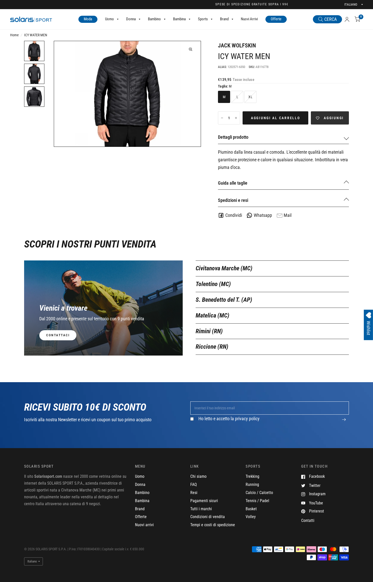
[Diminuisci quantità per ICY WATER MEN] (222, 118)
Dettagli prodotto (233, 137)
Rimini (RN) (209, 331)
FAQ (193, 484)
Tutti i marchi (201, 508)
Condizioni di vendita (207, 516)
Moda (88, 19)
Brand (224, 19)
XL (250, 97)
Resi (193, 492)
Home (14, 35)
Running (252, 484)
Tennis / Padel (257, 500)
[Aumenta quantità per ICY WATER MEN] (236, 118)
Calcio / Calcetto (259, 492)
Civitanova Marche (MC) (224, 268)
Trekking (252, 476)
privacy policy (247, 418)
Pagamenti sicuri (204, 500)
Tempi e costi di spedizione (212, 524)
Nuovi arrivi (144, 524)
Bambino (154, 19)
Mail (288, 215)
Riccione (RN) (212, 346)
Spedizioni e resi (233, 200)
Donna (131, 19)
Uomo (109, 19)
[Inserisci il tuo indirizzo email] (344, 422)
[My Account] (347, 19)
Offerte (276, 19)
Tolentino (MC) (213, 284)
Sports (203, 19)
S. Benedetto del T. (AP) (224, 299)
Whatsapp (263, 215)
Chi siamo (198, 476)
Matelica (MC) (212, 315)
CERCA (330, 19)
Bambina (179, 19)
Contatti (307, 520)
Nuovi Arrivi (249, 19)
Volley (251, 516)
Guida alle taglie (232, 183)
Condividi (233, 215)
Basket (251, 508)
